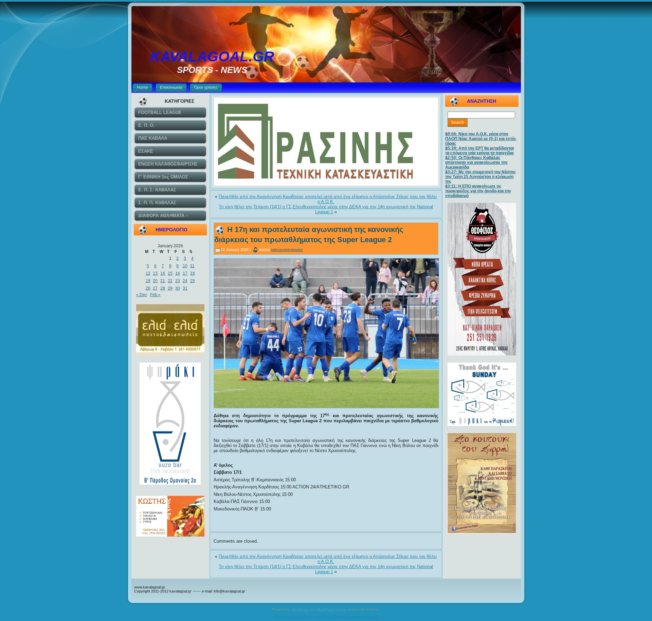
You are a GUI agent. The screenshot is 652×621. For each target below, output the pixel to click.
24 (185, 280)
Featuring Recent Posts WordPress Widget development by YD (326, 617)
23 (177, 280)
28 (162, 288)
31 (185, 288)
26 (148, 288)
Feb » (155, 294)
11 (192, 266)
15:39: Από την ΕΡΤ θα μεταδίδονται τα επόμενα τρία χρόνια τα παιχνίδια (479, 150)
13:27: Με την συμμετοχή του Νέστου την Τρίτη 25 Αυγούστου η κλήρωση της (480, 177)
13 (155, 273)
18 (192, 273)
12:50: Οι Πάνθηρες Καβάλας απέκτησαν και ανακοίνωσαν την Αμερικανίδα (476, 162)
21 (162, 280)
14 (162, 273)
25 (192, 280)
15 (170, 273)
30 (177, 288)
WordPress (300, 609)
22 (170, 280)
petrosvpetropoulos (287, 250)
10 (185, 266)
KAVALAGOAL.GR (212, 56)
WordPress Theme (331, 609)
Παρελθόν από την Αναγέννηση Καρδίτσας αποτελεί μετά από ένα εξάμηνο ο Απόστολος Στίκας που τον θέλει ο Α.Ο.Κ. (328, 199)
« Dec (141, 294)
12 (148, 273)
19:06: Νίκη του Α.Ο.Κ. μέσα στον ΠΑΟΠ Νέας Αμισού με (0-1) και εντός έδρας (480, 139)
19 (148, 280)
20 (155, 280)
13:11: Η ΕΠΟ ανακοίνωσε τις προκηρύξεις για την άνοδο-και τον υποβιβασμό (478, 191)
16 (177, 273)
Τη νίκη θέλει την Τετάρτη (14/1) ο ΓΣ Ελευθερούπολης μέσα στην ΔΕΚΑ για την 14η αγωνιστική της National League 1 (326, 209)
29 (170, 288)
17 (185, 273)
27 (155, 288)
